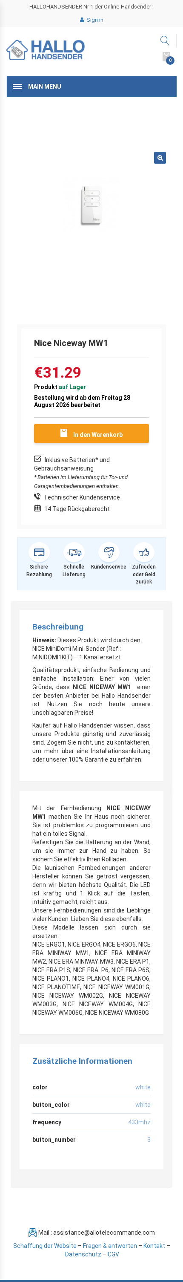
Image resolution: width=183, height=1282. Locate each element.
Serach (165, 40)
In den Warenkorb (98, 434)
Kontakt (154, 1245)
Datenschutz (83, 1254)
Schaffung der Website (45, 1245)
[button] (160, 158)
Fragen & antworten (110, 1245)
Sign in (94, 20)
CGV (113, 1254)
